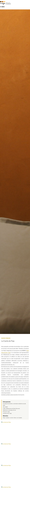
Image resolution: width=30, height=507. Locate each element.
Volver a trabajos (5, 338)
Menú (3, 6)
